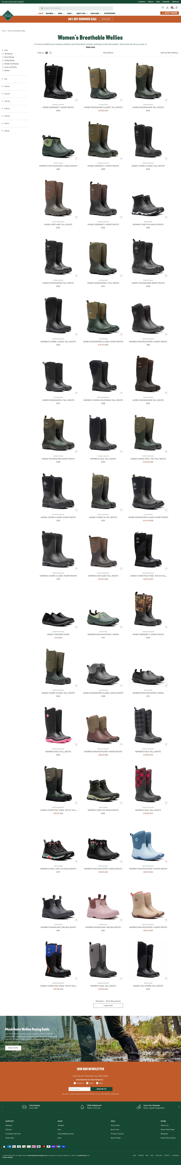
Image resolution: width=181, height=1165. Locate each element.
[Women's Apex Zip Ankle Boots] (148, 199)
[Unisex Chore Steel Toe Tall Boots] (148, 433)
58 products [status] (108, 53)
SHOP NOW (105, 19)
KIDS (69, 13)
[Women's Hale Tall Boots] (103, 433)
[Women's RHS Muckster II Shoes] (103, 609)
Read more (90, 47)
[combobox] (76, 8)
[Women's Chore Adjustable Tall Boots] (103, 374)
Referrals (175, 2)
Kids (59, 1138)
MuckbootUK (11, 1155)
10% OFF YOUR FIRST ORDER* (13, 2)
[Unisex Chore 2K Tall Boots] (103, 492)
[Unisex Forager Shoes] (58, 609)
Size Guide (115, 1125)
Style (6, 50)
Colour (6, 123)
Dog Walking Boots (66, 1134)
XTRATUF (167, 1155)
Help (158, 2)
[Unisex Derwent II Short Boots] (58, 82)
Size (5, 79)
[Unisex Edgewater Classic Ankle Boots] (103, 667)
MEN (60, 13)
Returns (8, 1129)
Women (61, 1125)
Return (150, 2)
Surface (7, 86)
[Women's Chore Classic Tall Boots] (58, 316)
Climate (7, 116)
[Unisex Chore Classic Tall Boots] (148, 140)
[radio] (47, 53)
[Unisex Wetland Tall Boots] (58, 199)
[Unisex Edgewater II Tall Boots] (103, 257)
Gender (7, 131)
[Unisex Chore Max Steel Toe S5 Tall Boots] (148, 550)
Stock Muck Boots (168, 1138)
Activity (7, 101)
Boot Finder (116, 1138)
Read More (13, 1048)
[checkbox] (14, 54)
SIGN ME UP (101, 1089)
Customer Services (13, 1134)
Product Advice (117, 1134)
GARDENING (109, 13)
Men (59, 1129)
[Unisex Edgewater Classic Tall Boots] (103, 82)
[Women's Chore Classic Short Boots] (58, 550)
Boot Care (115, 1129)
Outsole (7, 94)
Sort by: (169, 53)
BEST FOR (81, 13)
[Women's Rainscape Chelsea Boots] (58, 902)
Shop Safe (9, 1138)
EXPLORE (95, 13)
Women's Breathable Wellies (16, 31)
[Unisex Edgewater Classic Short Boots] (103, 316)
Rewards (166, 2)
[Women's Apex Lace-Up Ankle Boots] (58, 843)
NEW (134, 1155)
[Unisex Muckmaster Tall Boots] (148, 82)
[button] (176, 7)
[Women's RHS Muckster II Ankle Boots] (58, 140)
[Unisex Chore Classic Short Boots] (58, 492)
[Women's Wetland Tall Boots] (103, 550)
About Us (165, 1125)
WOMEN (49, 13)
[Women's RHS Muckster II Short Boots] (148, 316)
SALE (41, 13)
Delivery (142, 2)
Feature (7, 108)
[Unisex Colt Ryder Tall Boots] (148, 960)
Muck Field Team (168, 1129)
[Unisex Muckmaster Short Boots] (148, 257)
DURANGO (175, 1155)
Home (4, 31)
